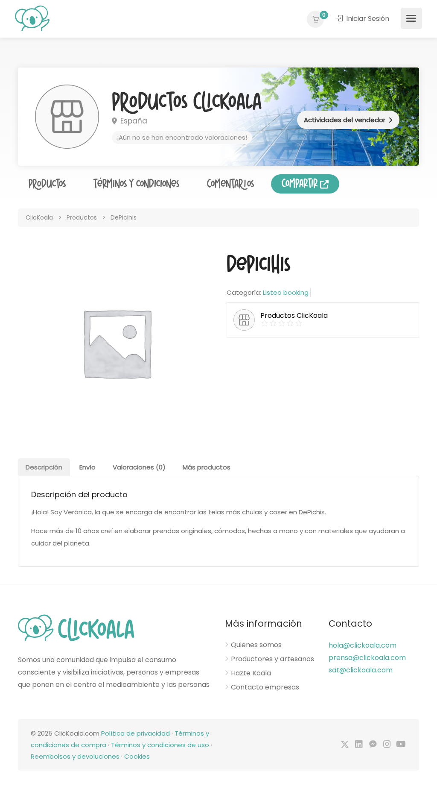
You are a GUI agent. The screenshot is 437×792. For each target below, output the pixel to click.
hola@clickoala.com (362, 645)
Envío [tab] (87, 467)
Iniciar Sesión (366, 18)
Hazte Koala (251, 673)
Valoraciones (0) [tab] (139, 467)
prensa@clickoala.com (367, 658)
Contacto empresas (265, 687)
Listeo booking (286, 292)
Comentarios (230, 184)
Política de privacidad (135, 733)
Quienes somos (256, 645)
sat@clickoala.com (361, 670)
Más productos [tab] (206, 467)
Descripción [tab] (44, 467)
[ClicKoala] (32, 18)
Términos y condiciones (136, 184)
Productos (47, 184)
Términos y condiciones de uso (160, 744)
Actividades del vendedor (344, 119)
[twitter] (344, 744)
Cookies (137, 756)
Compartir (301, 183)
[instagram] (387, 744)
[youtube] (401, 744)
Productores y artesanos (272, 659)
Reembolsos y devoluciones (75, 756)
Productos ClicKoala (187, 102)
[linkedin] (358, 744)
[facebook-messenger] (372, 744)
